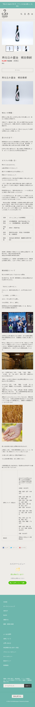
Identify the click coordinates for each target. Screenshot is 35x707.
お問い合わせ (7, 643)
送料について (7, 638)
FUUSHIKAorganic (14, 701)
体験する (5, 619)
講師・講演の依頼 (8, 624)
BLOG (5, 615)
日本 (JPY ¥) (17, 696)
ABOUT (5, 611)
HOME (5, 602)
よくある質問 (7, 634)
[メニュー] (32, 14)
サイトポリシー (7, 656)
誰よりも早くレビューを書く (17, 583)
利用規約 (5, 665)
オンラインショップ (9, 606)
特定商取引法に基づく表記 (11, 647)
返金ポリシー (7, 661)
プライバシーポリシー (9, 652)
